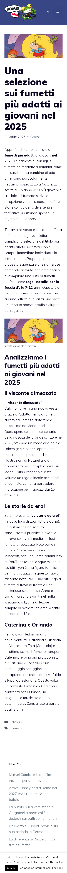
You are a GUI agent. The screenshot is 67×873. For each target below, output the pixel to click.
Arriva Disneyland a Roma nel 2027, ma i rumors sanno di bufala (33, 794)
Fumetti (16, 728)
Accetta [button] (11, 868)
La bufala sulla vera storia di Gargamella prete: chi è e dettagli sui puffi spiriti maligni (33, 813)
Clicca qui (56, 868)
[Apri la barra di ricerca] (48, 12)
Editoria (16, 722)
